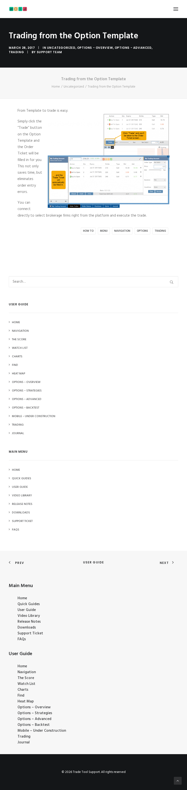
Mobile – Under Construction (42, 731)
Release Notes (29, 622)
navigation (122, 231)
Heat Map (26, 701)
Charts (23, 690)
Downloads (27, 627)
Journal (24, 742)
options (142, 231)
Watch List (26, 684)
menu (104, 231)
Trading (16, 52)
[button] (176, 9)
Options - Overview (95, 48)
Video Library (29, 616)
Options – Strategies (35, 713)
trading (160, 231)
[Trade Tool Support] (18, 9)
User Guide (93, 562)
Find (21, 696)
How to (88, 231)
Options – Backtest (34, 725)
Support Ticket (30, 633)
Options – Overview (34, 707)
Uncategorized (61, 48)
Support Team (49, 52)
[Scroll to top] (178, 781)
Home (56, 86)
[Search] (93, 281)
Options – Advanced (34, 719)
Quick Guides (29, 604)
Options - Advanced (133, 48)
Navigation (27, 672)
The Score (26, 678)
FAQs (22, 639)
